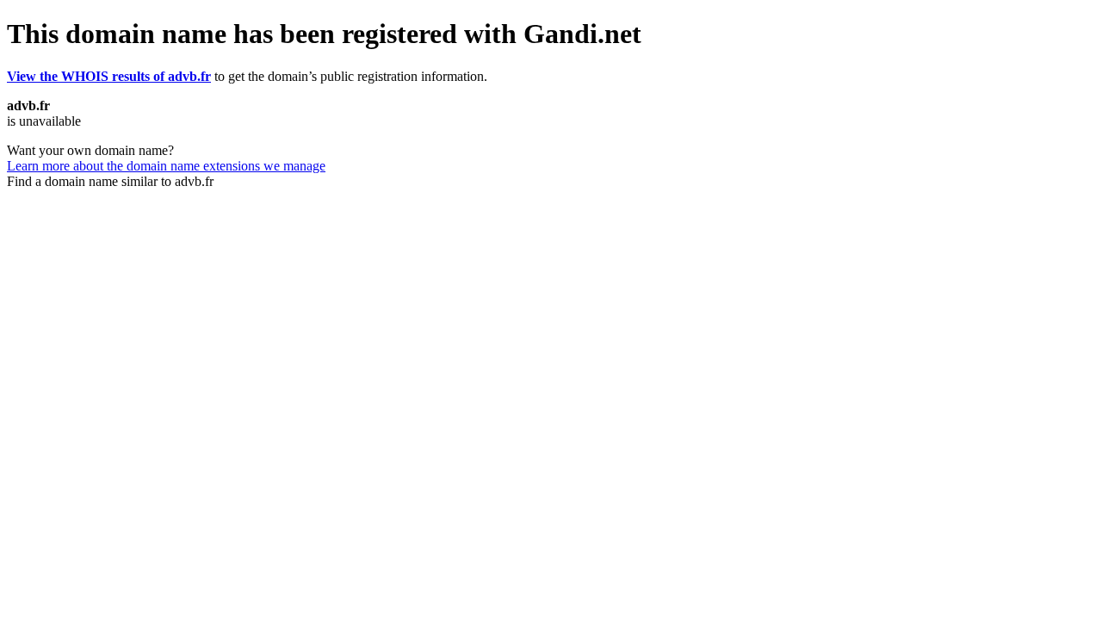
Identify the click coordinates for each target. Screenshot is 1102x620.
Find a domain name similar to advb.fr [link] (110, 181)
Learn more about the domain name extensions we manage (166, 165)
